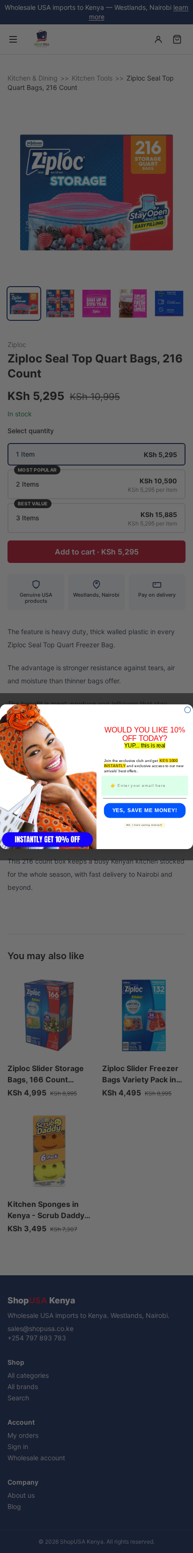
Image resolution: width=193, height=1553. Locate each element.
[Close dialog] (188, 710)
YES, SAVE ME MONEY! (145, 810)
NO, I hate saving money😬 (144, 825)
